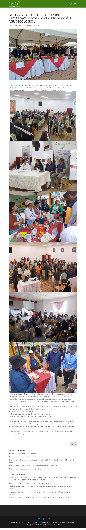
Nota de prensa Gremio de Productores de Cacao (26, 457)
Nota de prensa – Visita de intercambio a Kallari (25, 469)
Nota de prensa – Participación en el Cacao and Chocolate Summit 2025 (34, 466)
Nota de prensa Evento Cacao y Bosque (22, 454)
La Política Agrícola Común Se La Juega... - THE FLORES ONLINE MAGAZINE (34, 477)
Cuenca (32, 25)
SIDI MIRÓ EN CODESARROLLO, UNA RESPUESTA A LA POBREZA (47, 498)
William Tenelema (15, 483)
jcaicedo (14, 25)
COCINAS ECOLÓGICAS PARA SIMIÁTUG (37, 483)
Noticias (38, 25)
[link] (15, 85)
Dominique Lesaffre (15, 498)
